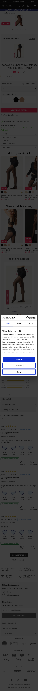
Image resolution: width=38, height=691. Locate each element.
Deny (19, 372)
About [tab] (31, 323)
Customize (18, 366)
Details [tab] (19, 323)
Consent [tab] (7, 323)
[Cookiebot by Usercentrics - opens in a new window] (27, 317)
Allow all (19, 359)
